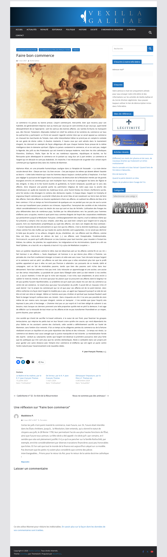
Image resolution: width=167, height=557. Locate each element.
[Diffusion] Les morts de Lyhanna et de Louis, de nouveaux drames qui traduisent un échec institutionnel (132, 161)
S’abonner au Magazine (112, 29)
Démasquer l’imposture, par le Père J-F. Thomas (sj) (88, 376)
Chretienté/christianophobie (27, 50)
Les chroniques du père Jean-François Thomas (55, 50)
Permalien (43, 420)
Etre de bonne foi (119, 174)
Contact (20, 35)
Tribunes (76, 50)
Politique (70, 29)
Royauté (44, 29)
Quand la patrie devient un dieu (125, 178)
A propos (131, 29)
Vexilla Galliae (34, 61)
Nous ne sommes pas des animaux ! (89, 395)
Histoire (83, 29)
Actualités (32, 29)
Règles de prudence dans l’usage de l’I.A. (129, 182)
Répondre (25, 462)
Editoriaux (57, 29)
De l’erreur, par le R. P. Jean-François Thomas (57, 376)
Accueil (19, 29)
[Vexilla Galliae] (83, 8)
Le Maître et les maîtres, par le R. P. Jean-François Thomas (28, 376)
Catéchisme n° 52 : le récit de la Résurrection (37, 395)
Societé (93, 29)
